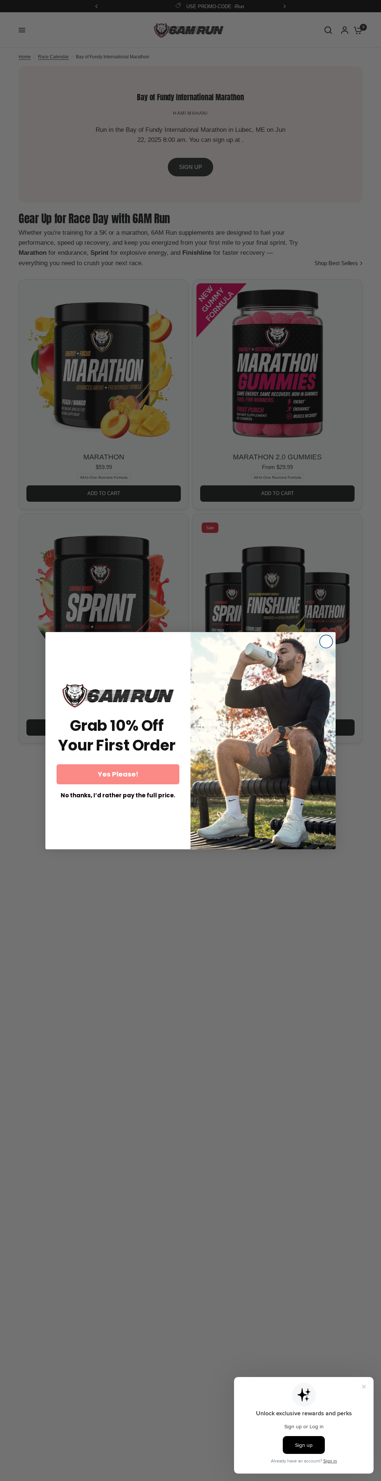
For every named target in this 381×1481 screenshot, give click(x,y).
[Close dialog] (326, 641)
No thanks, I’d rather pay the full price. (118, 795)
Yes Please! (118, 774)
